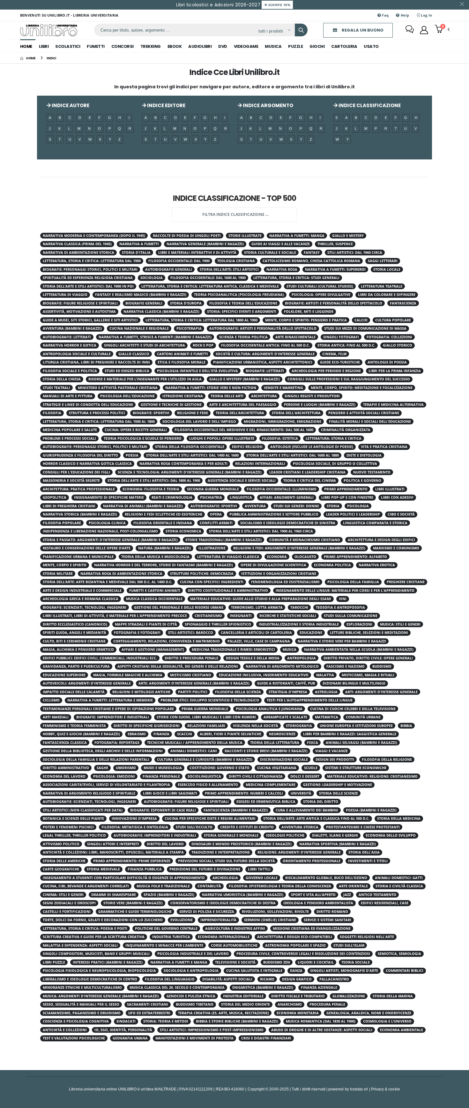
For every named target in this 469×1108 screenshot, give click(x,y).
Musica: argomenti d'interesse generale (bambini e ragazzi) (101, 996)
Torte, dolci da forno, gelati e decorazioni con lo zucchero (103, 920)
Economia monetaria (298, 1013)
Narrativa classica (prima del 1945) (77, 244)
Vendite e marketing (283, 387)
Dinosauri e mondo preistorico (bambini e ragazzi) (241, 844)
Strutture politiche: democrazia (202, 573)
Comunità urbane (363, 717)
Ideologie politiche (285, 835)
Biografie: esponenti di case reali (163, 810)
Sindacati (126, 1021)
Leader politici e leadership (353, 514)
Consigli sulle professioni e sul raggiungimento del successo (348, 379)
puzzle (295, 46)
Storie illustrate (245, 235)
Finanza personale (161, 776)
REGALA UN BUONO (362, 30)
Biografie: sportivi (151, 413)
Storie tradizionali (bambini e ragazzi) (223, 540)
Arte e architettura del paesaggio (242, 404)
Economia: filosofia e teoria (151, 489)
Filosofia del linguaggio (170, 979)
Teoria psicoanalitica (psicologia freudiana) (239, 294)
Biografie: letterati (265, 371)
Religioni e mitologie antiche (141, 692)
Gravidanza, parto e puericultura (76, 666)
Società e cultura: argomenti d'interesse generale (265, 354)
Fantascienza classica (65, 742)
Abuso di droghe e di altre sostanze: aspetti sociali (321, 1030)
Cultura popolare (393, 320)
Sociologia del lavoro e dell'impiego (199, 421)
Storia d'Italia (136, 252)
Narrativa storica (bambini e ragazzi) (80, 514)
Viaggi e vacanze (331, 751)
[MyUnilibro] (424, 30)
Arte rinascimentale (295, 337)
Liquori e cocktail (316, 962)
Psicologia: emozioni (114, 776)
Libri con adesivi (397, 497)
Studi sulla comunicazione (350, 615)
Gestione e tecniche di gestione (171, 404)
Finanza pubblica (145, 869)
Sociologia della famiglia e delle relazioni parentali (96, 759)
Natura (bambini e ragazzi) (164, 548)
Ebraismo (137, 734)
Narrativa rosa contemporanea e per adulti (183, 463)
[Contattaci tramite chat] (410, 30)
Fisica (312, 742)
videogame (246, 46)
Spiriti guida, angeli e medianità (74, 632)
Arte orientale (353, 886)
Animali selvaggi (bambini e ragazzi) (361, 742)
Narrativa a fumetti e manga (178, 962)
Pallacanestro (334, 979)
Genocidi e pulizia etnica (191, 996)
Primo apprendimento (346, 489)
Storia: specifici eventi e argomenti (241, 311)
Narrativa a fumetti (139, 244)
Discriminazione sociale (284, 759)
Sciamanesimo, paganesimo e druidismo (82, 1013)
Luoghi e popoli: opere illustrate (221, 438)
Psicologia (358, 506)
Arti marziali (56, 717)
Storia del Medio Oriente (245, 1004)
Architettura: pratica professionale (79, 489)
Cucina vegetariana (276, 768)
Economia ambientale (401, 1030)
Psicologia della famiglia (353, 582)
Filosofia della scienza (238, 692)
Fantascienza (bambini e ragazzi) (236, 810)
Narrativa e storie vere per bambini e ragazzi (342, 641)
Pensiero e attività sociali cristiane (363, 413)
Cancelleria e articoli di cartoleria (256, 632)
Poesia (132, 455)
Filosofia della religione (387, 759)
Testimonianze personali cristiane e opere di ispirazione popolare (108, 709)
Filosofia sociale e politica (70, 371)
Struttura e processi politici (97, 413)
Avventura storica (299, 827)
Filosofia (52, 413)
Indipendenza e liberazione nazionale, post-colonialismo (100, 531)
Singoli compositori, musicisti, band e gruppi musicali (96, 953)
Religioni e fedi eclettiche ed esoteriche (163, 514)
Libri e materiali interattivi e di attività (197, 252)
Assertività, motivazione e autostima (79, 311)
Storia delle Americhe (64, 861)
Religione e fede (192, 413)
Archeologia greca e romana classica (80, 599)
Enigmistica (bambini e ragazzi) (262, 987)
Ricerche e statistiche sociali (287, 615)
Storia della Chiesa (62, 379)
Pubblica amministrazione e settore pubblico (273, 514)
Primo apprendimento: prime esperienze (131, 861)
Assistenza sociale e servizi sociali (242, 480)
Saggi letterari (383, 261)
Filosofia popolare (62, 523)
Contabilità (209, 886)
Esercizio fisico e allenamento (208, 784)
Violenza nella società (255, 725)
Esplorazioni (359, 624)
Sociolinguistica (204, 776)
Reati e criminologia (172, 497)
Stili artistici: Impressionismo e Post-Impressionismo (212, 1030)
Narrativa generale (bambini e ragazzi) (205, 244)
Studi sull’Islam (348, 945)
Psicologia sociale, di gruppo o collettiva (335, 463)
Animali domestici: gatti (399, 878)
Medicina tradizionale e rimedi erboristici (233, 649)
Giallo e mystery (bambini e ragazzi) (244, 379)
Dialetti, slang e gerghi (335, 835)
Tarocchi (299, 607)
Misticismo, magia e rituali (368, 675)
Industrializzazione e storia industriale (299, 624)
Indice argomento (267, 105)
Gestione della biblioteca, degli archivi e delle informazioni (103, 751)
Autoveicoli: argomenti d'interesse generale (87, 683)
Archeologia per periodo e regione (326, 371)
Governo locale (262, 878)
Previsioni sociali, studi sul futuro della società (226, 861)
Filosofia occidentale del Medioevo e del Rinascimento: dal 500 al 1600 (244, 430)
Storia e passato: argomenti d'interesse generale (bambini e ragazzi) (110, 540)
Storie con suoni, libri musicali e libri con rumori (206, 717)
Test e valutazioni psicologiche (74, 1038)
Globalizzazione (348, 996)
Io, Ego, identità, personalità (123, 1030)
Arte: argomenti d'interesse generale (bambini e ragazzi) (193, 683)
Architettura (264, 396)
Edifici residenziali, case (384, 903)
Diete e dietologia (364, 455)
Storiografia (299, 725)
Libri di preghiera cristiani (69, 506)
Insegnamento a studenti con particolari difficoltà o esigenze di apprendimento (124, 878)
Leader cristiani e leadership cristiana (307, 472)
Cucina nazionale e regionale (139, 328)
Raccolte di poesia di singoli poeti (187, 235)
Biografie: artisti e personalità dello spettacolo (333, 303)
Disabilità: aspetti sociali (227, 979)
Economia (277, 556)
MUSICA (289, 649)
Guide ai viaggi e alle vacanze (280, 244)
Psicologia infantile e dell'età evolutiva (197, 371)
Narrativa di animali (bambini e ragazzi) (143, 506)
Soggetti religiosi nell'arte (367, 937)
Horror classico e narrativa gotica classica (87, 463)
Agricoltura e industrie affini (235, 928)
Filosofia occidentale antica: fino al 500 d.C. (265, 345)
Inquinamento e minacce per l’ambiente (164, 945)
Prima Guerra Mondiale (205, 709)
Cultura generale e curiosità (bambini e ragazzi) (204, 759)
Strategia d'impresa (288, 692)
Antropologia (301, 658)
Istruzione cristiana (182, 396)
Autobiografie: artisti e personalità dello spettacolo (262, 328)
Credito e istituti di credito (247, 827)
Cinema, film (334, 354)
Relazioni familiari (206, 725)
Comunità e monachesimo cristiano (304, 540)
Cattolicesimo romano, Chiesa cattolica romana (311, 261)
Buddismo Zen (276, 962)
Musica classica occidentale (154, 599)
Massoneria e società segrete (71, 480)
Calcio (361, 320)
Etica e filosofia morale (181, 362)
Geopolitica (54, 497)
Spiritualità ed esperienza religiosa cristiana (88, 277)
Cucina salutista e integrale (254, 970)
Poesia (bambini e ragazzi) (371, 810)
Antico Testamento (377, 894)
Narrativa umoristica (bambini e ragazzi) (242, 894)
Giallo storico (397, 345)
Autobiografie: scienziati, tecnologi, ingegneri (89, 801)
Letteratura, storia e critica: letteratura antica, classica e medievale (210, 286)
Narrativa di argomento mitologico (282, 666)
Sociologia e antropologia (191, 970)
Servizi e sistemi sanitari (327, 920)
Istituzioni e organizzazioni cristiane (278, 573)
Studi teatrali (56, 387)
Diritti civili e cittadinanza (256, 776)
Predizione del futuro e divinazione (204, 869)
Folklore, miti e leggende (308, 311)
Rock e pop (203, 345)
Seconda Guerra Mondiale (213, 489)
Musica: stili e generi (400, 624)
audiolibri (200, 46)
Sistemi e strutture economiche (355, 768)
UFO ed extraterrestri (149, 1013)
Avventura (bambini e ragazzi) (72, 328)
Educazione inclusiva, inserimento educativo (264, 675)
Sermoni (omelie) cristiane (270, 920)
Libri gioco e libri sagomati (170, 793)
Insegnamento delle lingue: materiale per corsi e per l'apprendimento (345, 590)
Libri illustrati (390, 489)
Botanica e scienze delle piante (73, 818)
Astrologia (326, 692)
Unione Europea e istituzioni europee (356, 725)
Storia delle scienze (338, 793)
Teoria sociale (355, 962)
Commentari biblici (404, 970)
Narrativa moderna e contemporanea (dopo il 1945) (94, 235)
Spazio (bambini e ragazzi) (169, 894)
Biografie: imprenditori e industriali (112, 717)
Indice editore (165, 105)
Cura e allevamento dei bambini (307, 810)
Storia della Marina (393, 996)
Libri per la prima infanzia (394, 371)
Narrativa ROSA (281, 269)
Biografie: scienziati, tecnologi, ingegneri (84, 607)
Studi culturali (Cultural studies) (320, 286)
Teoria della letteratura (274, 742)
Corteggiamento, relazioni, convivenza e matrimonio (166, 641)
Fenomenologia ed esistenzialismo (285, 582)
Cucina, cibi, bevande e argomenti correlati (86, 886)
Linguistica (241, 497)
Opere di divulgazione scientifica (273, 565)
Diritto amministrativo (66, 768)
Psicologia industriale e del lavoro (193, 953)
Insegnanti (241, 615)
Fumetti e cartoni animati (154, 590)
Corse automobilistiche (234, 945)
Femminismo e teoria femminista (74, 725)
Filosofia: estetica (280, 438)
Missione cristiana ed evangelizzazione (312, 928)
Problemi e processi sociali (69, 438)
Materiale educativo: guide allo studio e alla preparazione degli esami (260, 599)
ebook (175, 46)
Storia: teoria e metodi (165, 1021)
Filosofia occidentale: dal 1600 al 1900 (208, 277)
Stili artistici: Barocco (190, 632)
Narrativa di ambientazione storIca (78, 252)
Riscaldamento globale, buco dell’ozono (326, 878)
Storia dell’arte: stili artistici (229, 269)
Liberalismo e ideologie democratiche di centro (90, 979)
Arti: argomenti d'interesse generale (381, 692)
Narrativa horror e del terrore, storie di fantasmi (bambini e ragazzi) (163, 565)
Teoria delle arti (227, 396)
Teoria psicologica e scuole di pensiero (143, 438)
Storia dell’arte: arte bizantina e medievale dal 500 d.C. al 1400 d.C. (107, 582)
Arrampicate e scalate (285, 717)
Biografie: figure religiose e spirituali (80, 303)
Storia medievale (103, 869)
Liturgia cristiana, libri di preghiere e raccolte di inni (96, 362)
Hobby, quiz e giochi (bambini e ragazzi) (81, 734)
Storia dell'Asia (364, 852)
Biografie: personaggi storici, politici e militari (90, 269)
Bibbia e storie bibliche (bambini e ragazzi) (237, 1021)
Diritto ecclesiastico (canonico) (75, 624)
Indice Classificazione (369, 105)
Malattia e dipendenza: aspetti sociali (80, 945)
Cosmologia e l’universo (387, 1021)
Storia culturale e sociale (270, 252)
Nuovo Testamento (372, 472)
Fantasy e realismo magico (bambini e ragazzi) (140, 294)
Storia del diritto (320, 801)
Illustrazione (212, 548)
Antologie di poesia (387, 362)
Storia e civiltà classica (399, 886)
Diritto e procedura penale (191, 658)
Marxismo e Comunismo (396, 548)
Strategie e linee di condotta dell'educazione (88, 404)
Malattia (325, 675)
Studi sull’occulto (194, 827)
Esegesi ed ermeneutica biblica (265, 801)
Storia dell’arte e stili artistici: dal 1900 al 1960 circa (261, 531)
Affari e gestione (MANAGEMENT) (153, 649)
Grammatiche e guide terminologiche (135, 911)
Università (301, 793)
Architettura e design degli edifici (381, 540)
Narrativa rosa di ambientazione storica (121, 573)
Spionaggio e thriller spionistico (218, 624)
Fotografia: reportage (116, 742)
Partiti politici (192, 692)
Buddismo (381, 666)
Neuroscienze (282, 734)
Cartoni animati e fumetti (182, 354)
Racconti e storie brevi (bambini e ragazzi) (266, 751)
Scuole (310, 768)
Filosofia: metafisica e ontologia (134, 827)
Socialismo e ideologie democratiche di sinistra (287, 523)
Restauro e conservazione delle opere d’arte (86, 548)
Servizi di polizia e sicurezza (206, 911)
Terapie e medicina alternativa (393, 404)
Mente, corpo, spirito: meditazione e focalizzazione (362, 387)
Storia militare (58, 573)
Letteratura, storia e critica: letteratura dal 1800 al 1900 (201, 320)
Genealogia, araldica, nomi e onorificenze (368, 1013)
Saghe (102, 768)
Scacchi (184, 734)
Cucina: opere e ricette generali (136, 430)
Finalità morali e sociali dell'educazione (370, 421)
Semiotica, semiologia (399, 953)
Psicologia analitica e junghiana (269, 709)
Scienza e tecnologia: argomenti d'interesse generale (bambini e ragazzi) (190, 472)
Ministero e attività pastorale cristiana (118, 387)
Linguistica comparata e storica (375, 523)
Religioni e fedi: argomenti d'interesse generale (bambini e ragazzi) (299, 548)
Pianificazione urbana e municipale (78, 556)
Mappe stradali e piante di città (146, 624)
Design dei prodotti (335, 759)
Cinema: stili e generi (63, 894)
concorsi (122, 46)
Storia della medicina (399, 818)
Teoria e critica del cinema (309, 480)
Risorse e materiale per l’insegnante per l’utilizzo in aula (145, 379)
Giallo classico (133, 354)
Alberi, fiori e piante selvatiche (230, 734)
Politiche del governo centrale (166, 928)
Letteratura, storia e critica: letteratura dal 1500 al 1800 (99, 421)
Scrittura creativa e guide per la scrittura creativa (94, 937)
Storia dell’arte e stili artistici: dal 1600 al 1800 (292, 455)
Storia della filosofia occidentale (189, 446)
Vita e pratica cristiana (384, 446)
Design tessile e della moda (252, 658)
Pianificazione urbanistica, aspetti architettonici (262, 362)
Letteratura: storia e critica (333, 438)
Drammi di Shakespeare (113, 894)
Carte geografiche (61, 869)
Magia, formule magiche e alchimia (127, 675)
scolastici (67, 46)
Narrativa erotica (377, 565)
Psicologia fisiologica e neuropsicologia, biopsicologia (99, 970)
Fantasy (312, 252)
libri (44, 46)
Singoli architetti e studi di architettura (144, 345)
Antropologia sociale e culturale (77, 354)
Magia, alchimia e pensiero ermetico (78, 649)
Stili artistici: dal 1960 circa (354, 252)
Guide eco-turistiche (340, 362)
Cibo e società (401, 514)
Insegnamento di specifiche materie (109, 497)
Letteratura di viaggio (65, 294)
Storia (333, 506)
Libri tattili (259, 869)
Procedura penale (327, 1004)
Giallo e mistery (348, 235)
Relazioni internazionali (260, 463)
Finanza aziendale (319, 987)
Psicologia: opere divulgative (321, 294)
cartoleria (344, 46)
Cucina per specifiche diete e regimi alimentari (210, 818)
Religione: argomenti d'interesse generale (299, 852)
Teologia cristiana (236, 261)
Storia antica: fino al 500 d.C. (346, 345)
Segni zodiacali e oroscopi (69, 903)
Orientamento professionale (311, 861)
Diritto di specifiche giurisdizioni (147, 725)
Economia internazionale (223, 937)
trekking (150, 46)
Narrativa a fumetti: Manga (296, 235)
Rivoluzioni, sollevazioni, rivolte (275, 911)
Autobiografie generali (168, 269)
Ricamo (267, 979)
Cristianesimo (208, 615)
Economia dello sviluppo (391, 835)
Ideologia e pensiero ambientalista (318, 903)
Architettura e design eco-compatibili (294, 937)
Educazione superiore (64, 675)
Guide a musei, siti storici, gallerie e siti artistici (90, 320)
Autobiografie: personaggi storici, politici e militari (95, 446)
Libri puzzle (54, 962)
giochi (316, 46)
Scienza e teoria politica (243, 337)
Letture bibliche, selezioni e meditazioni (369, 632)
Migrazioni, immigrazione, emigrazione (282, 421)
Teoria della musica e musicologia (155, 556)
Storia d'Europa (186, 303)
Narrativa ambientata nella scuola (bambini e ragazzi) (358, 649)
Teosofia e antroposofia (340, 607)
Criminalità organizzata (345, 430)
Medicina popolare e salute (70, 430)
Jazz (347, 894)
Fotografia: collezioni (389, 337)
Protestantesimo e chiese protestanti (363, 827)
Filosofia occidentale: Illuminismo (281, 489)
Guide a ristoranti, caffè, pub (286, 683)
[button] (442, 30)
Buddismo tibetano (194, 1004)
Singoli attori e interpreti (113, 844)
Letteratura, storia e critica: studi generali (296, 277)
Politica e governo (362, 480)
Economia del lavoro (64, 776)
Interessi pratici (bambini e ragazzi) (108, 962)
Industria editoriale (243, 996)
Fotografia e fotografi (137, 632)
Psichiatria (211, 497)
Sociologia (151, 277)
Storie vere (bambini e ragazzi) (133, 903)
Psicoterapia (189, 328)
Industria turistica (171, 937)
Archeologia (225, 878)
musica (273, 46)
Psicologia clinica (107, 523)
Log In (426, 15)
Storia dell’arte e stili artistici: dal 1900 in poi (88, 286)
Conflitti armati (216, 523)
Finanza (161, 734)
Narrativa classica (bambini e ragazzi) (161, 311)
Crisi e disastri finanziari (266, 1038)
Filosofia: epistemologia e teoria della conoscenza (280, 886)
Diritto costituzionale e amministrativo (228, 590)
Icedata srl (359, 1089)
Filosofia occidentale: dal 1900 (179, 261)
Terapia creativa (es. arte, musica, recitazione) (223, 1013)
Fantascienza (403, 303)
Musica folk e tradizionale (163, 886)
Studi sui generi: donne (296, 506)
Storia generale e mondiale (231, 835)
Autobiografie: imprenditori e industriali (155, 835)
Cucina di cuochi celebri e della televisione (353, 709)
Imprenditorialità (218, 920)
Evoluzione (181, 920)
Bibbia (406, 725)
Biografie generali (143, 303)
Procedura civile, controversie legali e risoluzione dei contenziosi (303, 953)
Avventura (255, 506)
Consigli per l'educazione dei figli (76, 472)
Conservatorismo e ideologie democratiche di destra (223, 903)
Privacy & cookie (385, 1089)
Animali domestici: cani (193, 751)
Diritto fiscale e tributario (298, 996)
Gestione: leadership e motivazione (337, 784)
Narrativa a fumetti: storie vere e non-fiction (210, 387)
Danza (296, 970)
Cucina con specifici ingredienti (211, 582)
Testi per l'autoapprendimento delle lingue (310, 700)
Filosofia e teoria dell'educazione (243, 303)
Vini (342, 599)
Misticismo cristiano (190, 675)
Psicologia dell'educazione (127, 396)
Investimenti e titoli (368, 861)
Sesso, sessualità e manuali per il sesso (81, 1004)
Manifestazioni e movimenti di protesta (194, 1038)
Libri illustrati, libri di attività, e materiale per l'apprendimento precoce (115, 615)
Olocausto (305, 556)
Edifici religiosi (247, 446)
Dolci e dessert (304, 776)
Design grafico (297, 979)
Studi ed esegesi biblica (127, 371)
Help (404, 15)
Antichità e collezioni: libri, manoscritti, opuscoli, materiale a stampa (113, 852)
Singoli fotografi (341, 337)
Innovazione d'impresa (134, 818)
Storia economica (183, 531)
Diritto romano (332, 911)
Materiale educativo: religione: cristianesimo (372, 776)
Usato (371, 46)
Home (26, 46)
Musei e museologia (163, 768)
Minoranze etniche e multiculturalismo (82, 987)
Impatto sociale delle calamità (74, 692)
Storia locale (386, 269)
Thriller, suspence (335, 244)
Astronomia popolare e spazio (295, 945)
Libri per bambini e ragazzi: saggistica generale (349, 734)
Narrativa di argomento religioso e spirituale (89, 793)
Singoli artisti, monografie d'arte (344, 970)
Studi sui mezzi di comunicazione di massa (365, 328)
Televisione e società (235, 962)
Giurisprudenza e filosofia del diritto (80, 455)
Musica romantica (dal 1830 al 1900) (320, 1021)
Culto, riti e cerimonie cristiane (74, 641)
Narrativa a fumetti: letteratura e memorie (110, 700)
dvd (222, 46)
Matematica (326, 717)
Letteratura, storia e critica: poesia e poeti (85, 928)
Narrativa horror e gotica (69, 345)
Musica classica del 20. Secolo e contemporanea (177, 987)
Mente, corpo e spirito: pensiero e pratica (306, 320)
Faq (385, 15)
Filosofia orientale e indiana (162, 523)
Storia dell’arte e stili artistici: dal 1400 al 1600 (192, 455)
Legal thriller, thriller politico (74, 835)
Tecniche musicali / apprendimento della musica (194, 742)
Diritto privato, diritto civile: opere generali (368, 658)
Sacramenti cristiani (147, 1004)
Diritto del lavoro (165, 844)
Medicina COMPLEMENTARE (270, 784)
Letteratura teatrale (381, 286)
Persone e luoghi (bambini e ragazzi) (319, 404)
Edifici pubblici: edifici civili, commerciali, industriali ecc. (100, 658)
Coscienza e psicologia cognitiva (76, 1021)
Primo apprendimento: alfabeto (355, 556)
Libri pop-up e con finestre (347, 497)
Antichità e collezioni (65, 1030)
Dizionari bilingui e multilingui (354, 683)
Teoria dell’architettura (240, 413)
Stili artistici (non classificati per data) (83, 810)
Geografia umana (130, 1038)
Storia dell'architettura (296, 413)
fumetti (96, 46)
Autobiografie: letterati (67, 337)
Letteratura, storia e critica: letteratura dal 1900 (92, 261)
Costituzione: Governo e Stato (219, 768)
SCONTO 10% (278, 5)
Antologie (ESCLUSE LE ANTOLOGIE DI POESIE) (311, 446)
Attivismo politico (61, 844)
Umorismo (126, 768)
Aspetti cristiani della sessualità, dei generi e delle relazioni (177, 666)
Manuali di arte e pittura (68, 396)
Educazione (311, 632)
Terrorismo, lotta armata (257, 607)
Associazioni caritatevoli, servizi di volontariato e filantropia (106, 784)
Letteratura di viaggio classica (228, 556)
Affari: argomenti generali (287, 497)
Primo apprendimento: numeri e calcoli (244, 793)
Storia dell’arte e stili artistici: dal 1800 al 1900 (154, 480)
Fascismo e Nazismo (345, 666)
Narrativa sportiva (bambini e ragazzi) (337, 844)
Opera (216, 514)
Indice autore (70, 105)
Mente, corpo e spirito (64, 565)
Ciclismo (51, 700)
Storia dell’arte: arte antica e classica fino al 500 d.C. (316, 818)
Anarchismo (290, 1004)
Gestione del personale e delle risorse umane (178, 607)
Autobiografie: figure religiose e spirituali (186, 801)
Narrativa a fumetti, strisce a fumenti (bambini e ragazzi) (155, 337)
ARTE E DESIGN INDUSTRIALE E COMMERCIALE (82, 590)
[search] (301, 30)
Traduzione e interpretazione (220, 852)
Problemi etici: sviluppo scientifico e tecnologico (209, 700)
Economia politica (332, 565)
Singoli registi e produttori (312, 396)
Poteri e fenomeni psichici (68, 827)
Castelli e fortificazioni (67, 911)
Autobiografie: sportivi (213, 506)
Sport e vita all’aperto (313, 894)
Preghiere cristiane (406, 582)
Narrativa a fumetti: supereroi (335, 269)
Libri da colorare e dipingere (386, 294)
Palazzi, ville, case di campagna (258, 641)
